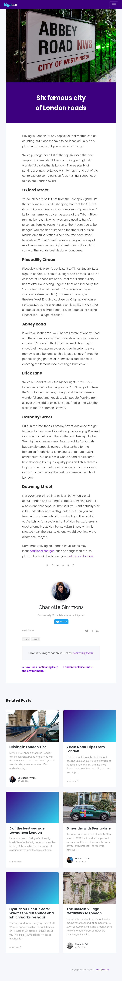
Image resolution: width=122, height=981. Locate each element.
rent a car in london (80, 556)
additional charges (42, 551)
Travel (35, 639)
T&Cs (98, 969)
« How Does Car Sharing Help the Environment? (40, 669)
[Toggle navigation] (113, 4)
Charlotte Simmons (61, 607)
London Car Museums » (77, 667)
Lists (26, 639)
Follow (63, 621)
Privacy (105, 969)
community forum (83, 653)
